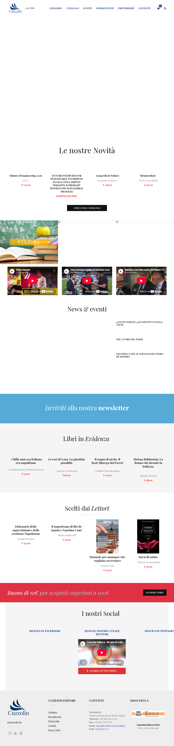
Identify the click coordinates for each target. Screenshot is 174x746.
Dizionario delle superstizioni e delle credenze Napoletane (26, 530)
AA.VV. (18, 180)
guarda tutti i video (103, 670)
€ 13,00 (107, 570)
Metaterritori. (148, 175)
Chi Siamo (55, 8)
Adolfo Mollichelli (67, 535)
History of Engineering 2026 (26, 175)
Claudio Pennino (26, 538)
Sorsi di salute (148, 557)
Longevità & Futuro (107, 175)
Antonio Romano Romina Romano (25, 469)
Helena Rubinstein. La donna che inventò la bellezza (148, 462)
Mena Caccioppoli (148, 180)
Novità (87, 8)
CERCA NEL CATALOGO (87, 207)
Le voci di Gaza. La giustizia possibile (66, 461)
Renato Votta (107, 565)
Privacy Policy (54, 730)
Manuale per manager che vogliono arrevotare (107, 558)
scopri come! (155, 592)
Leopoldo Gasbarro (107, 180)
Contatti (144, 8)
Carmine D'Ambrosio (67, 470)
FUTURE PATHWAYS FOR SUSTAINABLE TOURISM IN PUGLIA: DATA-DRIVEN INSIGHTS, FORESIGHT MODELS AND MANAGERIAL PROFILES (66, 183)
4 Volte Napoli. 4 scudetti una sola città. (139, 323)
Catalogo (72, 8)
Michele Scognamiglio (149, 562)
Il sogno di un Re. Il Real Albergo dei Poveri (107, 461)
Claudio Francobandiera (107, 470)
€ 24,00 (25, 543)
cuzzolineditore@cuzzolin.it (110, 725)
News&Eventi (105, 8)
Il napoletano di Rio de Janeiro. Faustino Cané (66, 528)
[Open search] (165, 8)
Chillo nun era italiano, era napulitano (26, 461)
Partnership (126, 8)
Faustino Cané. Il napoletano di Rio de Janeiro (139, 355)
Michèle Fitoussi (148, 475)
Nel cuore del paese (129, 339)
